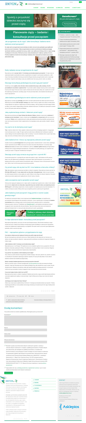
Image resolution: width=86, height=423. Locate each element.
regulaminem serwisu (33, 368)
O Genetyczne (76, 7)
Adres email (7, 333)
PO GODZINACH (38, 385)
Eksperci (67, 7)
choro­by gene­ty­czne (34, 263)
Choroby (35, 7)
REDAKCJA (36, 391)
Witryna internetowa (9, 339)
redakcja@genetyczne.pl (35, 4)
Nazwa (6, 327)
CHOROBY (36, 379)
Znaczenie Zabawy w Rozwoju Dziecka (43, 300)
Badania (43, 7)
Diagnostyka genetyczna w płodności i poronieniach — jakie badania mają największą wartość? (69, 50)
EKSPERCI (36, 388)
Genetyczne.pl (12, 296)
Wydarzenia (50, 7)
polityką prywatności (22, 368)
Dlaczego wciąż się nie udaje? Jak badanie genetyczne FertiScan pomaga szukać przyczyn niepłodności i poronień (70, 57)
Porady (32, 296)
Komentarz (7, 314)
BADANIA (36, 382)
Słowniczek (59, 7)
